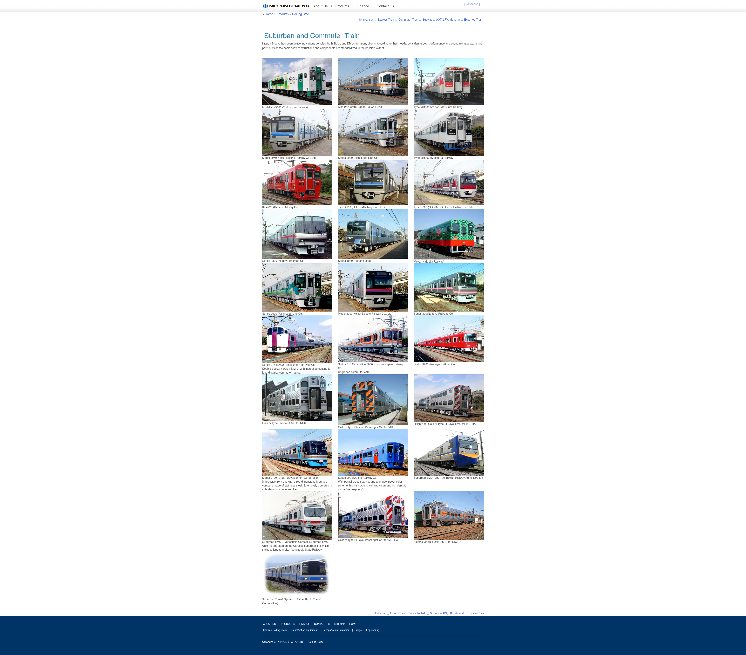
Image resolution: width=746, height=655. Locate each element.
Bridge (358, 630)
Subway (427, 19)
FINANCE (304, 624)
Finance (363, 5)
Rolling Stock (301, 14)
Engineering (372, 630)
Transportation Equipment (336, 630)
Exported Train (473, 19)
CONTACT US (322, 624)
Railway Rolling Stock (275, 630)
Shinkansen (366, 19)
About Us (320, 5)
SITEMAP (339, 624)
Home (269, 14)
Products (342, 5)
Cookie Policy (316, 642)
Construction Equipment (304, 630)
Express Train (386, 19)
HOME (352, 624)
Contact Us (385, 5)
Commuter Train (408, 19)
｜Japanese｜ (472, 4)
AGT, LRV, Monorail (448, 19)
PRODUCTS (288, 624)
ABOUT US (269, 624)
